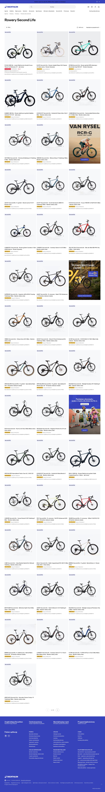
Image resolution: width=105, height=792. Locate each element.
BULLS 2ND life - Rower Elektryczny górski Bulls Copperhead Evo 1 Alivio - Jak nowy (82, 474)
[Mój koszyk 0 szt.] (98, 7)
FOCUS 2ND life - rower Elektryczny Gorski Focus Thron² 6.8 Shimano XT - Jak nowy (19, 66)
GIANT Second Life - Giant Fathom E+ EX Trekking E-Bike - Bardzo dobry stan (51, 608)
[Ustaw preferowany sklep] (88, 7)
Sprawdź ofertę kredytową (85, 295)
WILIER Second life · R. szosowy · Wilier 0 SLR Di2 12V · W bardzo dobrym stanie (84, 519)
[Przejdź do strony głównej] (11, 7)
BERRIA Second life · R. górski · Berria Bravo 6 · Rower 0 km (84, 563)
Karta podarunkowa (94, 11)
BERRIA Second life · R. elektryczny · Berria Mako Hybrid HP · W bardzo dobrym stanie (19, 653)
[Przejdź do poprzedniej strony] (47, 710)
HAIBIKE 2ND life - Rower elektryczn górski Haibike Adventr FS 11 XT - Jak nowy (19, 114)
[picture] (20, 47)
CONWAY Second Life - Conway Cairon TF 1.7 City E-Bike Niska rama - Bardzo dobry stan (51, 653)
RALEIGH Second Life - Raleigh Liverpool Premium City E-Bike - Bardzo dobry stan (84, 608)
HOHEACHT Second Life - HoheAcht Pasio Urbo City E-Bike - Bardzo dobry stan (52, 114)
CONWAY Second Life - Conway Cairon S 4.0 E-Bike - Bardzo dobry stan (52, 248)
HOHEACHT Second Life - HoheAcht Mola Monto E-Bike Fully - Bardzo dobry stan (51, 474)
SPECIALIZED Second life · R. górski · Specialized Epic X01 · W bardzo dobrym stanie (20, 384)
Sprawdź (85, 430)
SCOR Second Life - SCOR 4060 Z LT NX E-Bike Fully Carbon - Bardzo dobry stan (83, 339)
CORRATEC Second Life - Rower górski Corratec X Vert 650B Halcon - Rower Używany (20, 248)
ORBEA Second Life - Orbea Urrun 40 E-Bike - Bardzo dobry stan (20, 339)
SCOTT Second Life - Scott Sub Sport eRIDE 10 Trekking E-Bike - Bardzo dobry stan (50, 203)
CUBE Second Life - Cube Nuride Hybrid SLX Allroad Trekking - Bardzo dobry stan (19, 563)
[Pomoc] (92, 7)
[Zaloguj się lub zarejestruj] (95, 7)
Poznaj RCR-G (84, 159)
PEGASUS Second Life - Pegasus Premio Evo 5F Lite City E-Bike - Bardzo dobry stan (51, 429)
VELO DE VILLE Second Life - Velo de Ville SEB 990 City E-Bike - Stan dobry (84, 248)
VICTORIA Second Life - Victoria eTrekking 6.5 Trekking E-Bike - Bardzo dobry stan (20, 158)
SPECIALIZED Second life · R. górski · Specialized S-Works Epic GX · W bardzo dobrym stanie (51, 384)
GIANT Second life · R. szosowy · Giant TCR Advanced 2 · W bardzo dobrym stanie (52, 295)
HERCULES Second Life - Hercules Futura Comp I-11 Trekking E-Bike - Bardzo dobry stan (19, 698)
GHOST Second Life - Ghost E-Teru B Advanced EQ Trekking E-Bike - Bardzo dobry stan (51, 339)
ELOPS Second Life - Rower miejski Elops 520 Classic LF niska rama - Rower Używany (52, 66)
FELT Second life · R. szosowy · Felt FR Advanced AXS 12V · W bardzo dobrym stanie (52, 519)
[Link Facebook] (6, 736)
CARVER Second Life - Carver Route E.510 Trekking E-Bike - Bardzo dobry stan (20, 519)
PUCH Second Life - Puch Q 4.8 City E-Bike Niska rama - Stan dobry (20, 429)
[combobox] (93, 27)
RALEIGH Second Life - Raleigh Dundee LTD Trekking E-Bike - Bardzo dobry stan (84, 384)
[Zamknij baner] (99, 2)
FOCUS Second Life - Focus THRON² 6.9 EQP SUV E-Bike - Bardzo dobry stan (84, 203)
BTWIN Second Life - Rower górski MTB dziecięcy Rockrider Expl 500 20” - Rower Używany (83, 66)
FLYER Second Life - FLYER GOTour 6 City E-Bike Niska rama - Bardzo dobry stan (84, 653)
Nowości (72, 11)
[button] (18, 70)
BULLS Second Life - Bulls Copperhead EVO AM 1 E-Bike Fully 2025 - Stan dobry (52, 563)
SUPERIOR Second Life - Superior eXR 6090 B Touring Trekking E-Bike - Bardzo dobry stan (20, 295)
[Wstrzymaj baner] (97, 2)
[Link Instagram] (9, 736)
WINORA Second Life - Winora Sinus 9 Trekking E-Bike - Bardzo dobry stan (52, 158)
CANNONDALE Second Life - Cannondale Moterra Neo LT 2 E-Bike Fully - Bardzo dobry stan (84, 114)
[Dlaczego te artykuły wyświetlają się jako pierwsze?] (77, 27)
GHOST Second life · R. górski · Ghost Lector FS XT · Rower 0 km (20, 203)
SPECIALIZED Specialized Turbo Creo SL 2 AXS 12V (19, 473)
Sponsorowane (72, 261)
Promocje (66, 11)
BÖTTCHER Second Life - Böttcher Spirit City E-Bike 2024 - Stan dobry (19, 608)
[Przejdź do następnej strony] (57, 710)
